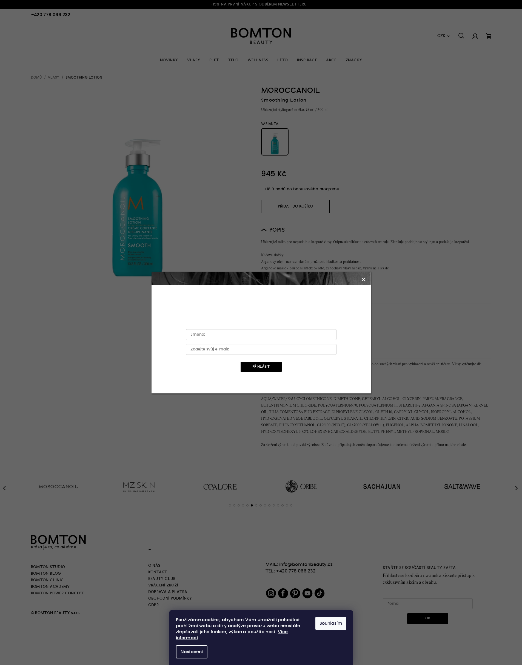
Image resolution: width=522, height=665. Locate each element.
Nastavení (192, 652)
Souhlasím (331, 623)
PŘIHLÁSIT (261, 367)
